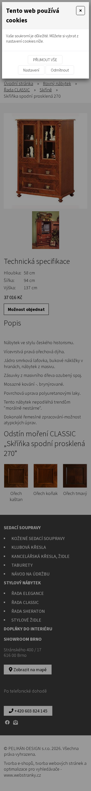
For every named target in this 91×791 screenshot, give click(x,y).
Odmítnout (60, 70)
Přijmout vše (45, 59)
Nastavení (31, 70)
